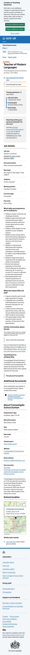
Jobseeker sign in (8, 562)
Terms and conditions (9, 619)
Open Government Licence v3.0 (13, 635)
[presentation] (15, 518)
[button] (16, 518)
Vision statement (8, 626)
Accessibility (6, 621)
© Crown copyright (15, 651)
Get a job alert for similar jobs (15, 79)
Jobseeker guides (8, 569)
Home (4, 57)
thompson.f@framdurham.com (14, 460)
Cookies (5, 616)
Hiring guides (6, 592)
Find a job (5, 566)
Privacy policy (14, 616)
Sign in (4, 41)
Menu (4, 48)
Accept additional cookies (15, 25)
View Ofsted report (10, 444)
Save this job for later (13, 84)
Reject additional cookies (15, 29)
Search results (12, 57)
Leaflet (6, 532)
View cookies (15, 33)
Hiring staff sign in (8, 589)
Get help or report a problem (12, 603)
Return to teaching (8, 572)
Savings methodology (9, 624)
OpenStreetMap (18, 532)
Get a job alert (11, 542)
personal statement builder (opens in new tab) (15, 129)
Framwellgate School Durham (15, 509)
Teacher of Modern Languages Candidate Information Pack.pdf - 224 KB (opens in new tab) (16, 397)
